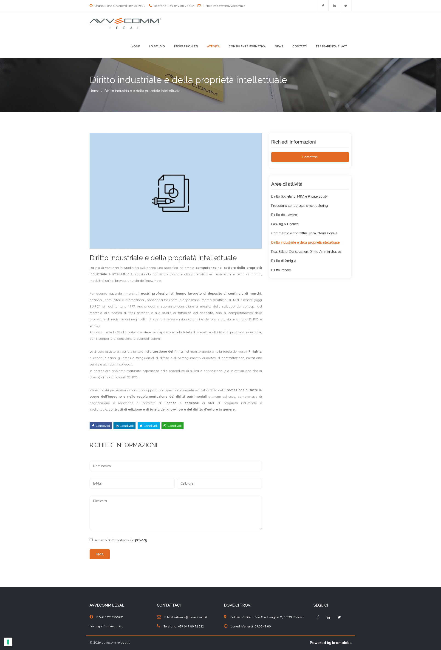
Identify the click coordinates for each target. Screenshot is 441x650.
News (279, 46)
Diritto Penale (281, 270)
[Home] (123, 23)
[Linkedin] (334, 6)
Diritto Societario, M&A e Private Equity (299, 196)
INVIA (100, 554)
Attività (213, 46)
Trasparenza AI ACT (331, 46)
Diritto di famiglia (283, 261)
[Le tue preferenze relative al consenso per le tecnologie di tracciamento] (8, 642)
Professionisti (186, 46)
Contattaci (310, 157)
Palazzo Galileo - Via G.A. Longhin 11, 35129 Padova (267, 617)
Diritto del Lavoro (284, 215)
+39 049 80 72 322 (181, 6)
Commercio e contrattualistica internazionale (304, 233)
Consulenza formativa (247, 46)
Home (136, 46)
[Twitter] (345, 6)
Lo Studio (157, 46)
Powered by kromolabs (330, 642)
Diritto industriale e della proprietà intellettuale (142, 91)
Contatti (300, 46)
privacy (141, 540)
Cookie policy (113, 626)
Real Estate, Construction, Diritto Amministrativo (306, 251)
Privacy (95, 626)
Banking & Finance (285, 224)
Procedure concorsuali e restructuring (299, 205)
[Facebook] (323, 6)
